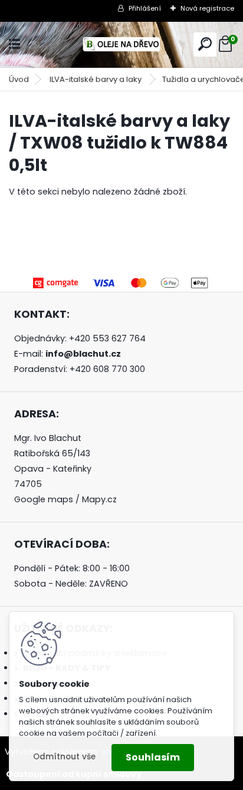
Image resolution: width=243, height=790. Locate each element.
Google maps (43, 499)
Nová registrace (207, 8)
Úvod (19, 79)
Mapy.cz (99, 499)
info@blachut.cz (83, 354)
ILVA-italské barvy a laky (96, 79)
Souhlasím (153, 757)
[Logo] (121, 44)
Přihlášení (145, 8)
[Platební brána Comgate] (121, 281)
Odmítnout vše (64, 756)
